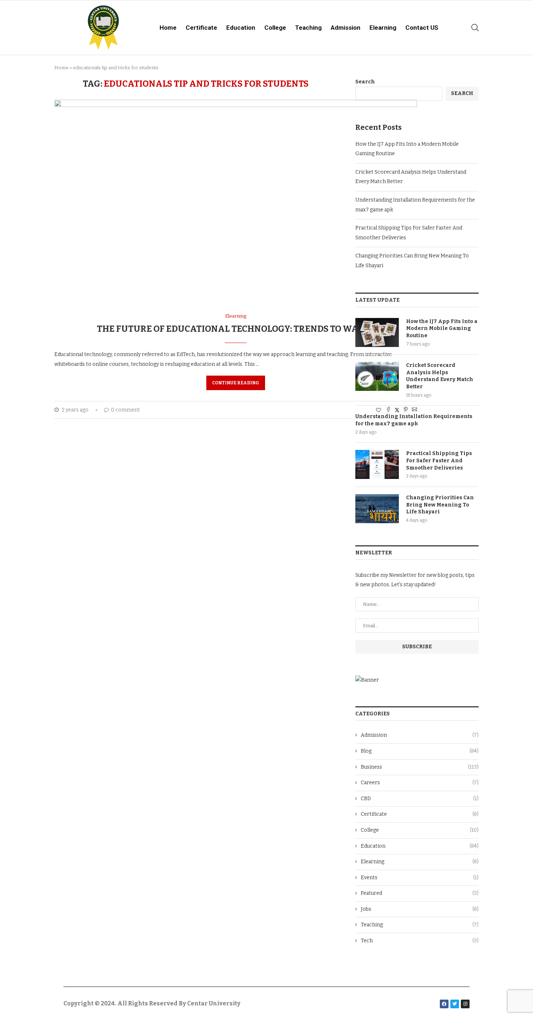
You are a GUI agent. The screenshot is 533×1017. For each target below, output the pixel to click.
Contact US (421, 27)
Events (420, 878)
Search (365, 82)
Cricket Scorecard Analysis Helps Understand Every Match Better (439, 376)
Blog (420, 751)
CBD (420, 798)
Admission (345, 27)
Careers (420, 783)
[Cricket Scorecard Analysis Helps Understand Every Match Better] (377, 376)
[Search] (475, 28)
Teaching (308, 27)
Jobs (420, 909)
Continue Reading (235, 382)
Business (420, 767)
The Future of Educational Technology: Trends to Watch (236, 329)
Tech (420, 941)
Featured (420, 893)
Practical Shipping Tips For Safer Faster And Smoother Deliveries (439, 460)
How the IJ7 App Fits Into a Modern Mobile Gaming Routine (442, 328)
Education (240, 27)
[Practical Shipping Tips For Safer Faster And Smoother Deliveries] (377, 464)
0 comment (125, 410)
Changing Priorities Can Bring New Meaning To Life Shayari (440, 505)
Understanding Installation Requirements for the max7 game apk (413, 420)
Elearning (382, 27)
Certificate (201, 27)
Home (168, 27)
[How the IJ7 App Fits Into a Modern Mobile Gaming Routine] (377, 332)
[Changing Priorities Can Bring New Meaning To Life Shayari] (377, 508)
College (275, 27)
